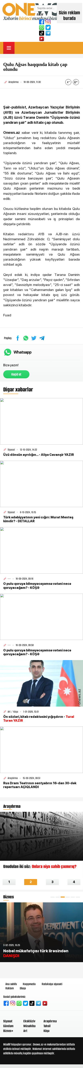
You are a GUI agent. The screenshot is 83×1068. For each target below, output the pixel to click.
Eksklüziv (29, 1021)
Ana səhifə (11, 984)
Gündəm (8, 1026)
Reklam (9, 988)
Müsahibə (29, 1026)
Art (25, 1030)
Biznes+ (8, 1030)
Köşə (46, 1030)
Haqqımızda (29, 984)
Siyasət (7, 1021)
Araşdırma (50, 1021)
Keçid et (16, 374)
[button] (53, 897)
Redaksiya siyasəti (52, 984)
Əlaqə (23, 988)
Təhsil (47, 1026)
